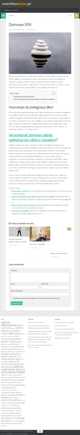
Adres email (45, 284)
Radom (20, 382)
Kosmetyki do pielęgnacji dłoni (24, 96)
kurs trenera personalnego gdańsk (11, 339)
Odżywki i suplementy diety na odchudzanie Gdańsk (13, 369)
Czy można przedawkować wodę (65, 329)
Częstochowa (4, 336)
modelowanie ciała (7, 347)
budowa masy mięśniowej (10, 332)
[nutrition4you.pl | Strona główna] (16, 4)
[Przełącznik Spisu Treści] (52, 93)
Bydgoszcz (22, 333)
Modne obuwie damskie (58, 253)
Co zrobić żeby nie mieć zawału (64, 322)
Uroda (11, 16)
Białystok (13, 328)
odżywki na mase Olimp (8, 375)
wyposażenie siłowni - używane (11, 411)
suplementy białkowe (11, 400)
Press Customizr (23, 434)
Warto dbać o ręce (19, 191)
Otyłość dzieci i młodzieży (62, 338)
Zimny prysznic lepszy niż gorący (24, 205)
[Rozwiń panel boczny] (3, 16)
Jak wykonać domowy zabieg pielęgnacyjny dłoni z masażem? (34, 99)
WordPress (9, 434)
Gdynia (8, 336)
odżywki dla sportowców (12, 365)
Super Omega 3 (14, 398)
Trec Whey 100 (8, 405)
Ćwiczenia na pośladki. (20, 211)
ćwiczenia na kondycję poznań (12, 419)
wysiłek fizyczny (6, 413)
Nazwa (13, 284)
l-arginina (13, 341)
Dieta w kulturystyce (61, 326)
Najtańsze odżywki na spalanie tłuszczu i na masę (11, 356)
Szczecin (23, 400)
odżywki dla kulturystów (10, 362)
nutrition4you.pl (18, 30)
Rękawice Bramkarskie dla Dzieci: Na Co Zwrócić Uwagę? (33, 197)
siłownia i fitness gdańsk (10, 385)
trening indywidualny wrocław (11, 406)
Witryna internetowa (17, 291)
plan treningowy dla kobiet (9, 382)
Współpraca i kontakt (11, 10)
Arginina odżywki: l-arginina (36, 322)
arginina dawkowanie (8, 324)
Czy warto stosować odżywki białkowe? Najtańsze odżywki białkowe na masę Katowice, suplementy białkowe (40, 339)
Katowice (13, 336)
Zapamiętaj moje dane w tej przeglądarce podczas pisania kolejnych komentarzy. (36, 298)
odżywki (10, 359)
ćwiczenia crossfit (14, 415)
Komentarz (14, 270)
